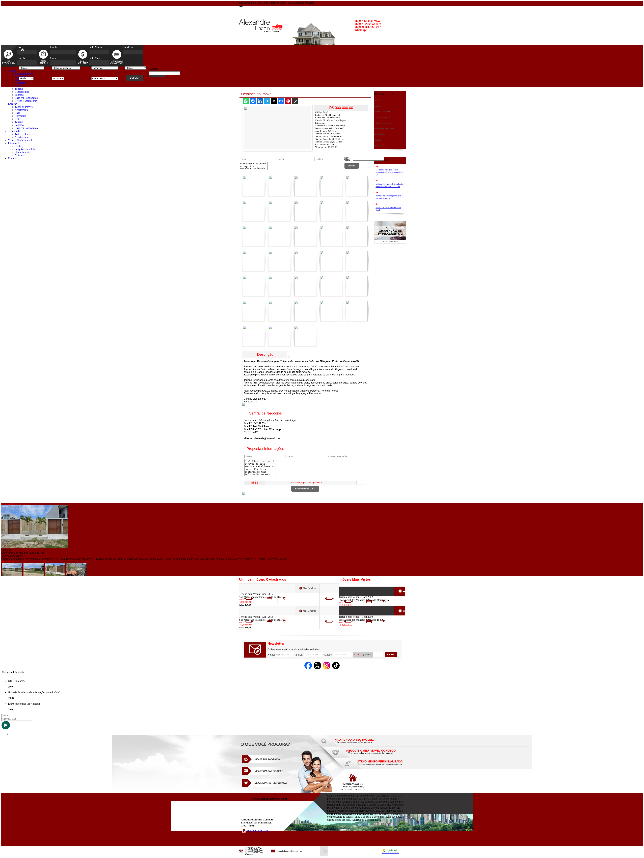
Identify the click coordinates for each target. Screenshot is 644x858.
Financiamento (22, 152)
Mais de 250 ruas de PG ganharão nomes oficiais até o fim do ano (389, 185)
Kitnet (18, 85)
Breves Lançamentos (26, 100)
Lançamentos (22, 91)
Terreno (19, 88)
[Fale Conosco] (359, 743)
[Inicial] (22, 50)
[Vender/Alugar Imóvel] (370, 754)
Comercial (20, 82)
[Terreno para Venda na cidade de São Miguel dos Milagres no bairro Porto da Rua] (34, 547)
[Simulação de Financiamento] (390, 242)
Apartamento (22, 109)
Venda (11, 70)
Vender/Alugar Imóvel (20, 140)
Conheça (19, 146)
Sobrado (19, 94)
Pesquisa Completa (25, 149)
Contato (12, 158)
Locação (12, 103)
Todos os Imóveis (24, 73)
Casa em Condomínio (26, 97)
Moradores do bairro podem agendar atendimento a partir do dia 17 (389, 172)
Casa (17, 79)
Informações (14, 143)
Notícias (19, 155)
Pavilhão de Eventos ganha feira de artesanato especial (389, 197)
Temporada (14, 131)
